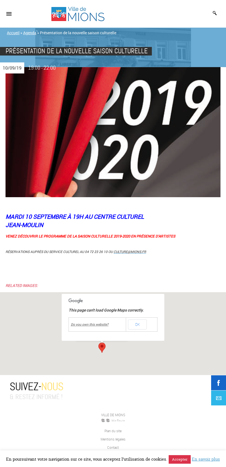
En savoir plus (206, 459)
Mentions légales (113, 439)
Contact (113, 447)
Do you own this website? (90, 324)
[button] (102, 347)
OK (137, 324)
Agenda (29, 32)
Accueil (13, 32)
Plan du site (113, 431)
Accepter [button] (179, 459)
